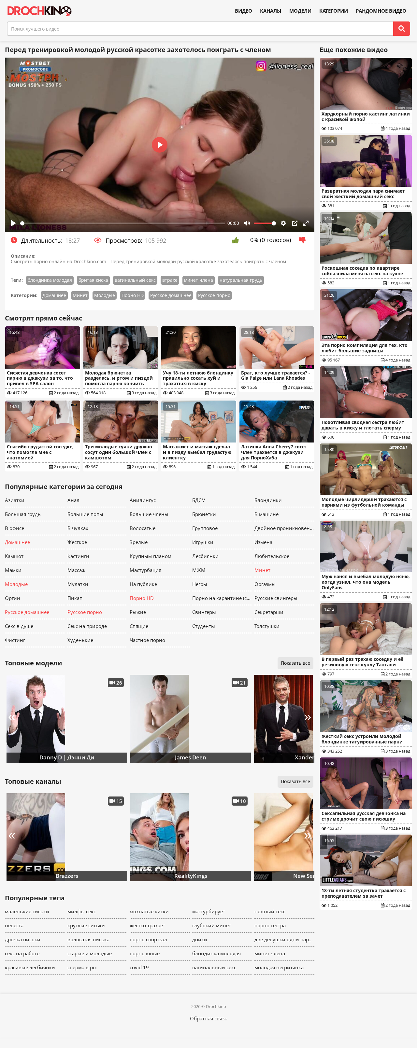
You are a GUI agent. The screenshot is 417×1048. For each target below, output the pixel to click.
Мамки (13, 570)
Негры (199, 584)
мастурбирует (208, 911)
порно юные (145, 953)
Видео (243, 10)
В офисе (14, 528)
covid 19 (139, 967)
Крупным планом (150, 556)
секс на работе (22, 953)
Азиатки (14, 500)
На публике (143, 584)
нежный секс (269, 911)
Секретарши (268, 612)
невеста (14, 925)
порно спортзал (148, 939)
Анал (73, 500)
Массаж (76, 570)
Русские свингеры (275, 598)
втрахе (170, 280)
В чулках (77, 528)
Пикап (74, 598)
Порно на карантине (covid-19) (222, 598)
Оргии (12, 598)
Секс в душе (19, 626)
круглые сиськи (86, 925)
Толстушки (267, 626)
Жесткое (77, 542)
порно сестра (270, 925)
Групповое (205, 528)
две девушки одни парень (284, 939)
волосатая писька (88, 939)
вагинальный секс (135, 280)
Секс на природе (87, 626)
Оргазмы (265, 584)
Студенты (203, 626)
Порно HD (133, 295)
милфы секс (81, 911)
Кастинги (78, 556)
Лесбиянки (205, 556)
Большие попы (85, 514)
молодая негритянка (279, 967)
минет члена (198, 280)
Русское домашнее (171, 295)
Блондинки (268, 500)
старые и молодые (89, 953)
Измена (263, 542)
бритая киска (93, 280)
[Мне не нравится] (304, 240)
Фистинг (15, 640)
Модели (300, 10)
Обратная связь (208, 1018)
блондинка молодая (50, 280)
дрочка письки (22, 939)
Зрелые (139, 542)
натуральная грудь (241, 280)
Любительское (271, 556)
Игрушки (202, 542)
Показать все (295, 663)
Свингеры (204, 612)
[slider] (122, 223)
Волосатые (142, 528)
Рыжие (138, 612)
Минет (80, 295)
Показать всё (295, 781)
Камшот (14, 556)
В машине (266, 514)
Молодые (104, 295)
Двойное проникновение (284, 528)
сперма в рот (82, 967)
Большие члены (149, 514)
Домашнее (54, 295)
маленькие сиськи (27, 911)
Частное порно (147, 640)
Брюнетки (204, 514)
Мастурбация (145, 570)
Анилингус (143, 500)
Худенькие (80, 640)
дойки (199, 939)
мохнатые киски (149, 911)
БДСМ (199, 500)
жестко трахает (147, 925)
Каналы (270, 10)
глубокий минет (211, 925)
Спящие (139, 626)
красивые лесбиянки (30, 967)
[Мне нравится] (237, 240)
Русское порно (214, 295)
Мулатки (77, 584)
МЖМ (199, 570)
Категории (333, 10)
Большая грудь (23, 514)
